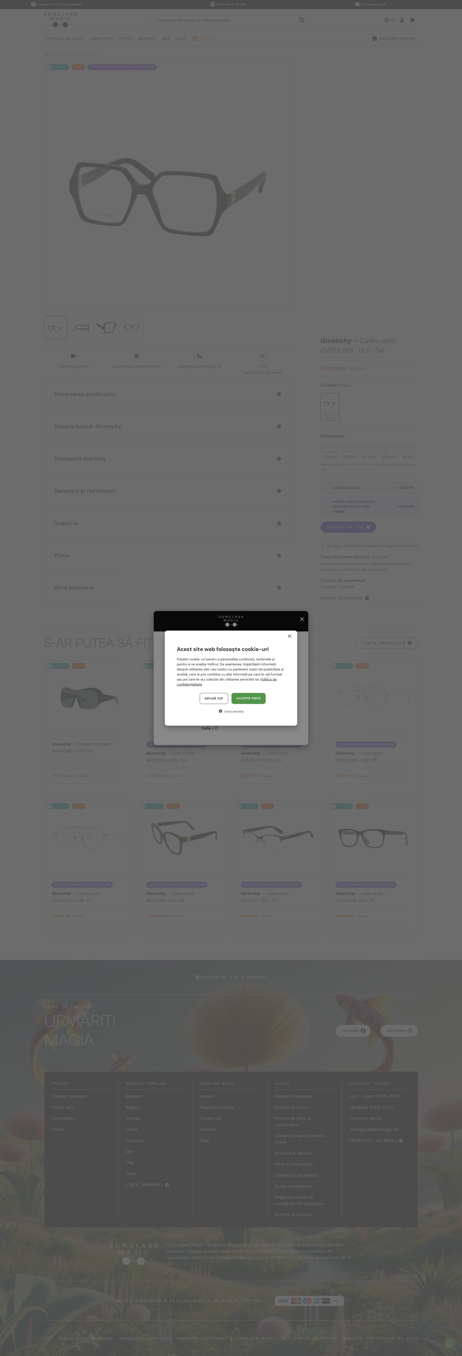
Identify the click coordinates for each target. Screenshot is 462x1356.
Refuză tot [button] (214, 698)
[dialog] (231, 678)
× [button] (289, 636)
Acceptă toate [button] (248, 698)
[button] (231, 711)
